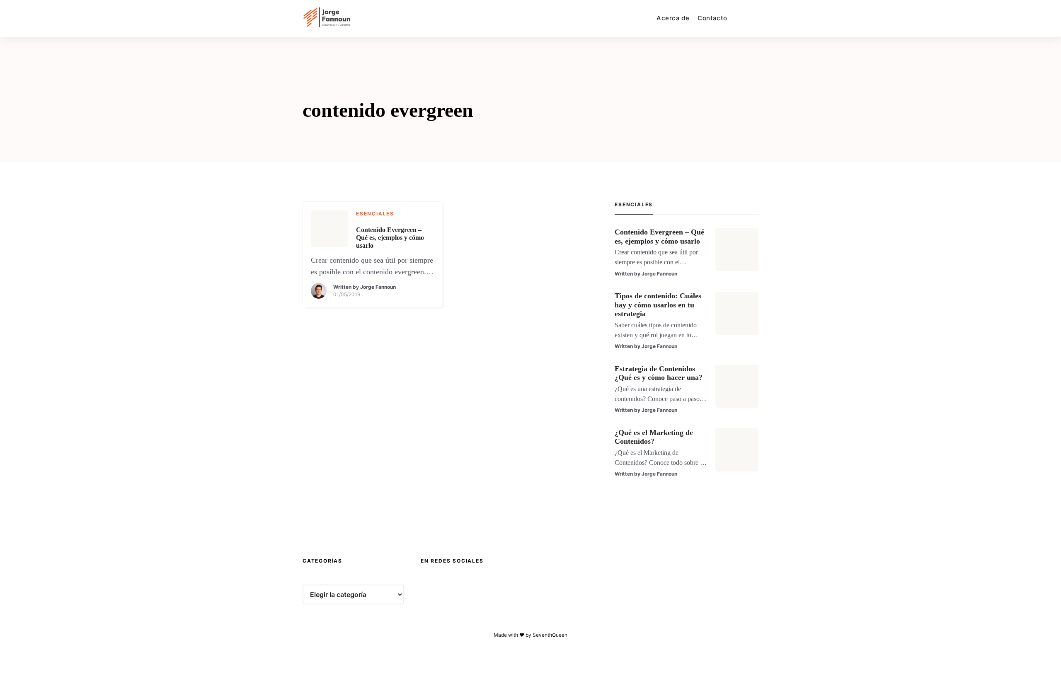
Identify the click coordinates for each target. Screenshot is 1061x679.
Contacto (712, 18)
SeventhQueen (550, 635)
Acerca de (672, 18)
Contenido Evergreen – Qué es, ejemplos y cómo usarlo (390, 237)
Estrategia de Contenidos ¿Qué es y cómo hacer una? (658, 373)
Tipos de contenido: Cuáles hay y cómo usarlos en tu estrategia (658, 305)
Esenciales (375, 213)
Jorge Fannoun (378, 287)
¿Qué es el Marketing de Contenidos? (654, 437)
